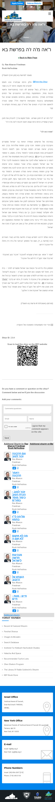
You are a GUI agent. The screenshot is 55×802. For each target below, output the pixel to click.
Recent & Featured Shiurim (15, 626)
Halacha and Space (12, 653)
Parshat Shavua (11, 631)
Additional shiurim (12, 615)
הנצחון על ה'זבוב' (18, 578)
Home (26, 37)
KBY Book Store (11, 675)
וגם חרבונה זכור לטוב (19, 455)
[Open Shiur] (18, 468)
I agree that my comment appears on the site (39, 429)
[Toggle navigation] (49, 14)
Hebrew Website (34, 3)
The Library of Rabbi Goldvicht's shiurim (21, 670)
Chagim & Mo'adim (12, 637)
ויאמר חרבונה (16, 474)
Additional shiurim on (41, 444)
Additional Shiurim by (16, 446)
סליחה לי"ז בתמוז (18, 518)
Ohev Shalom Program (14, 664)
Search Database (11, 642)
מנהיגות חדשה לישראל (17, 557)
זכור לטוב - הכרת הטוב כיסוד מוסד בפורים (19, 496)
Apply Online (17, 3)
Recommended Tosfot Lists (16, 659)
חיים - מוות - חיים (19, 597)
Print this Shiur (41, 82)
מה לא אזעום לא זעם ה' (20, 537)
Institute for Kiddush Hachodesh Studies (22, 648)
